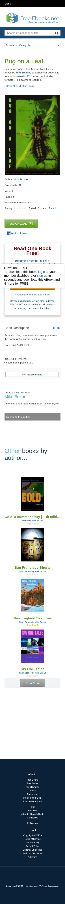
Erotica (25, 521)
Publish (32, 790)
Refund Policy (32, 846)
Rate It (53, 208)
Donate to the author (18, 416)
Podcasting (32, 794)
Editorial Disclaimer (32, 853)
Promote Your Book (32, 798)
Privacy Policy (32, 842)
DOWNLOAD (19, 223)
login (41, 272)
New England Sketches (32, 618)
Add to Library (19, 233)
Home (33, 807)
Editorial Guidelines (32, 850)
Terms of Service (32, 839)
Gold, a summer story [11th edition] (32, 517)
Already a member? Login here (32, 294)
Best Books (32, 783)
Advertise (32, 857)
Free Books (32, 780)
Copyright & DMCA (32, 835)
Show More (32, 683)
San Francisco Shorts (33, 567)
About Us (32, 810)
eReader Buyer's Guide (32, 814)
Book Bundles (32, 787)
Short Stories (25, 571)
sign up (42, 275)
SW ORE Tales (32, 669)
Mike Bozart (23, 72)
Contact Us (32, 817)
